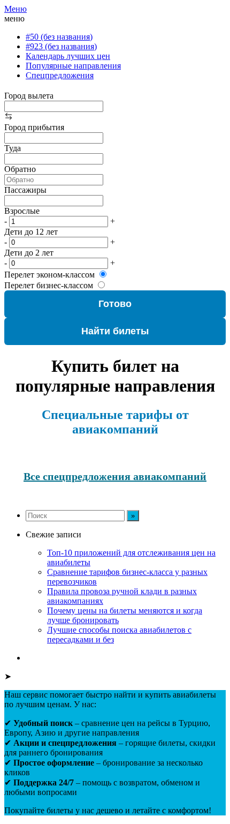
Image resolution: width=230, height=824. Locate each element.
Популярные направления (73, 65)
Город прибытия (34, 127)
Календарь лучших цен (68, 56)
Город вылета (28, 95)
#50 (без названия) (59, 36)
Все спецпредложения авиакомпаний (115, 476)
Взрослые (22, 210)
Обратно (20, 169)
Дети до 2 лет (28, 252)
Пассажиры (25, 189)
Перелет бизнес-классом (48, 285)
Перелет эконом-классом (49, 274)
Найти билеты (115, 331)
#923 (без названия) (61, 46)
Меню (15, 8)
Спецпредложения (60, 75)
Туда (12, 148)
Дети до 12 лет (31, 231)
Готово (115, 303)
